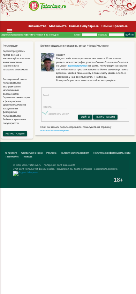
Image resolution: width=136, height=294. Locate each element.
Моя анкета (58, 26)
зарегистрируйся (78, 65)
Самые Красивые (114, 26)
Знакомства (37, 26)
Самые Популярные (84, 26)
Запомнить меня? (58, 113)
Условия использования (75, 152)
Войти (85, 116)
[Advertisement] (53, 20)
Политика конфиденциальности (111, 152)
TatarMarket (11, 156)
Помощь (27, 156)
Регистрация (15, 133)
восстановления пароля (54, 130)
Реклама (51, 152)
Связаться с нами (32, 152)
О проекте (11, 152)
